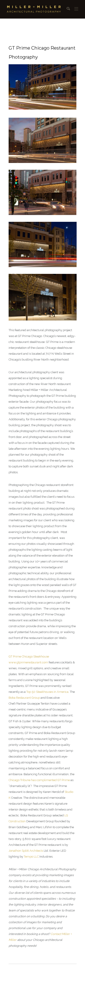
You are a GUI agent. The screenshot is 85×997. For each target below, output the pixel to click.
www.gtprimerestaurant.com (28, 662)
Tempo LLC (31, 856)
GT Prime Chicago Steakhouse (29, 656)
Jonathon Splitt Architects (26, 850)
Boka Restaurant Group (24, 697)
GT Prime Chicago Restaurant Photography (42, 52)
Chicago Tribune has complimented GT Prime (39, 780)
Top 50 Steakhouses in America (47, 691)
